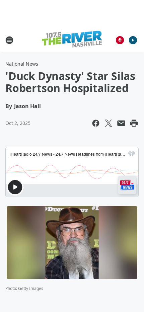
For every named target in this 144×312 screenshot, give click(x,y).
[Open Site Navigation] (9, 40)
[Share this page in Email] (121, 123)
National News (21, 64)
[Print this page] (134, 123)
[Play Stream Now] (133, 40)
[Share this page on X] (108, 123)
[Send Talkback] (120, 40)
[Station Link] (72, 40)
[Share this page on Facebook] (95, 123)
